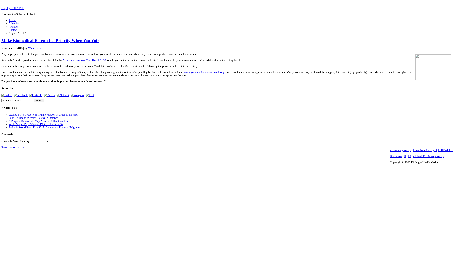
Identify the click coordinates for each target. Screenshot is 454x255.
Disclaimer (396, 156)
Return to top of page (13, 147)
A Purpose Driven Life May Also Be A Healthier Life (38, 121)
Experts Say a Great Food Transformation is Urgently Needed (43, 114)
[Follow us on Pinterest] (63, 95)
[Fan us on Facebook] (21, 95)
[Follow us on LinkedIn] (35, 95)
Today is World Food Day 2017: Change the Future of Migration (45, 127)
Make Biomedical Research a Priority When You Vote (50, 40)
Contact (13, 29)
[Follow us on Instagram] (77, 95)
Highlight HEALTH (12, 8)
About (12, 20)
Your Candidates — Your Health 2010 (84, 60)
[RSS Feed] (90, 95)
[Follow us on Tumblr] (49, 95)
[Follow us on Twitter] (6, 95)
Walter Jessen (35, 48)
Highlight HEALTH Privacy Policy (424, 156)
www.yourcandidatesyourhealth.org (204, 72)
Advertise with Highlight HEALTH (433, 150)
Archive (13, 26)
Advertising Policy (400, 150)
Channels (6, 141)
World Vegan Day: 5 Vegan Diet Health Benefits (36, 124)
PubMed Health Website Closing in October (33, 117)
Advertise (14, 23)
